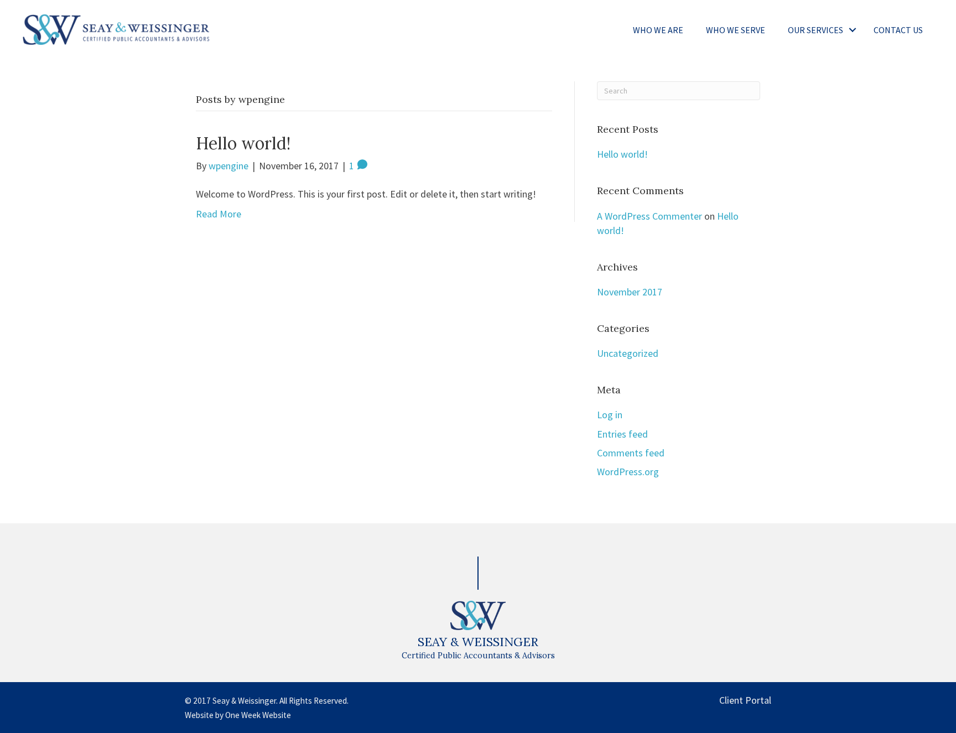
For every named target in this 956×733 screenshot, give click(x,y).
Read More (218, 213)
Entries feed (622, 434)
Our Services (815, 29)
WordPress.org (628, 471)
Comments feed (630, 452)
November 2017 (629, 291)
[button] (852, 30)
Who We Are (658, 29)
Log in (609, 414)
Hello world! (243, 143)
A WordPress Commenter (649, 216)
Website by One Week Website (238, 715)
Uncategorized (627, 353)
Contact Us (898, 29)
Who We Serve (735, 29)
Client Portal (745, 700)
